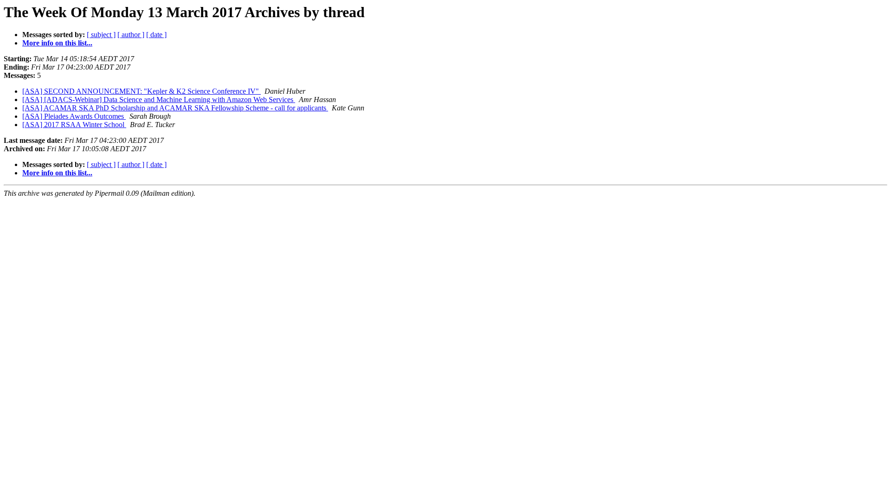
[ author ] (130, 35)
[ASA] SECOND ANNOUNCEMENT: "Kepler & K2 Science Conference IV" (141, 91)
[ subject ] (101, 35)
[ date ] (156, 35)
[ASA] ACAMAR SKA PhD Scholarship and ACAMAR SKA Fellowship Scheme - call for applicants (175, 108)
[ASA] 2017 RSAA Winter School (74, 124)
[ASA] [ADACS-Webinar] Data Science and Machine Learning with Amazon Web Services (158, 99)
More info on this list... (57, 43)
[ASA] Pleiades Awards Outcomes (74, 116)
